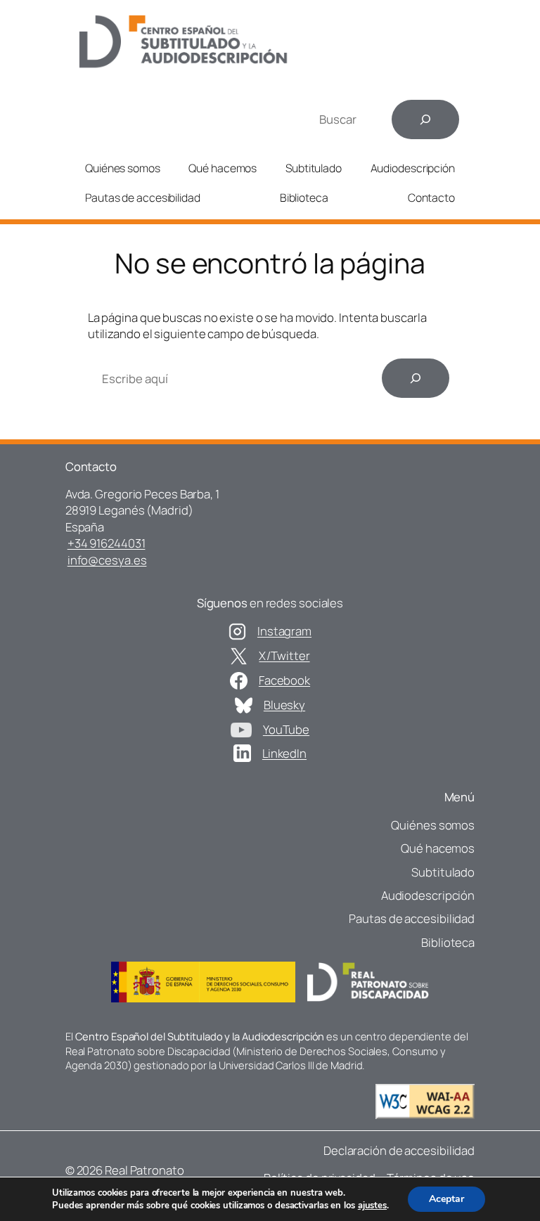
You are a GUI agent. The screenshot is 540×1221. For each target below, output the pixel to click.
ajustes (372, 1205)
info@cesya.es (107, 560)
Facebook (284, 680)
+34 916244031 (107, 543)
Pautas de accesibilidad (142, 197)
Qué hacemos (222, 168)
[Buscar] (425, 119)
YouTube (286, 729)
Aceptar (446, 1199)
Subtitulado (313, 168)
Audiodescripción (413, 168)
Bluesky (284, 705)
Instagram (284, 631)
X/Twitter (284, 655)
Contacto (431, 197)
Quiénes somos (122, 168)
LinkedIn (284, 753)
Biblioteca (304, 197)
